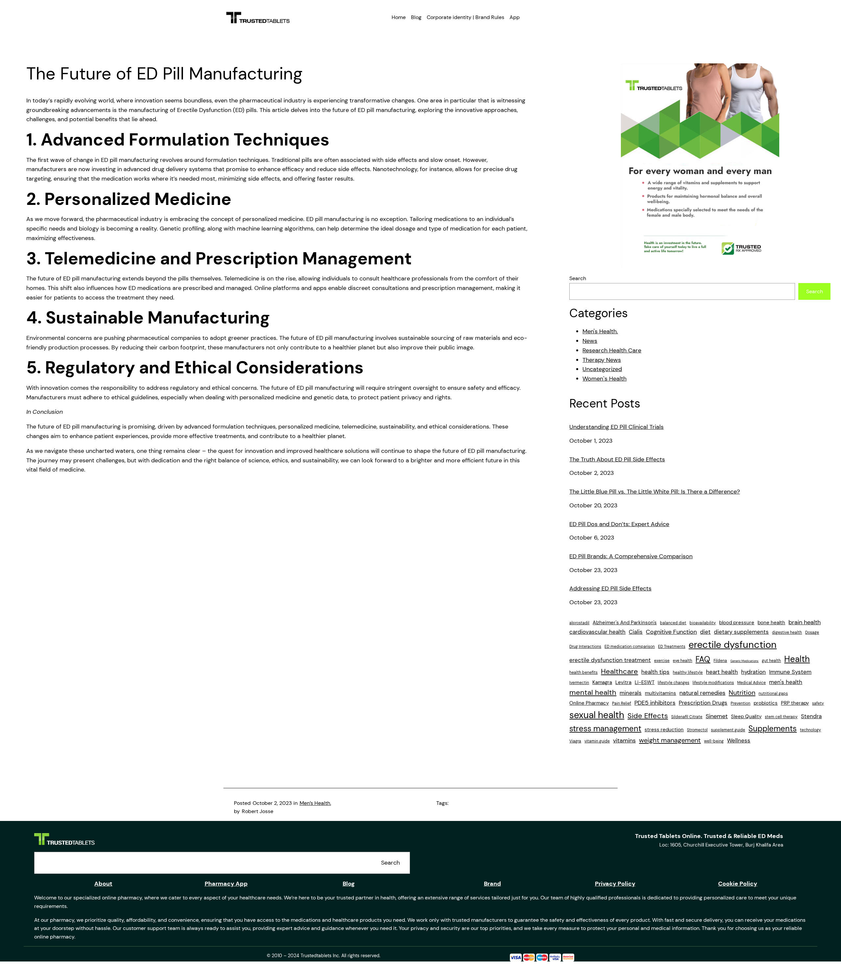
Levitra (623, 682)
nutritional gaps (773, 693)
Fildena (720, 660)
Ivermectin (579, 682)
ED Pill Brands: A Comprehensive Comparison (631, 556)
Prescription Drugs (703, 702)
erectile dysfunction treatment (610, 660)
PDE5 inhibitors (654, 703)
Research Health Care (611, 350)
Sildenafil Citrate (686, 716)
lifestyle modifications (713, 682)
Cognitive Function (671, 632)
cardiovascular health (597, 631)
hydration (753, 671)
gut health (771, 660)
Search (577, 278)
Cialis (636, 631)
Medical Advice (751, 682)
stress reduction (664, 729)
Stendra (811, 716)
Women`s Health (604, 379)
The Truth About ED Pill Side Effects (617, 459)
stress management (605, 728)
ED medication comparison (629, 646)
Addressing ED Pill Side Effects (610, 588)
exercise (662, 660)
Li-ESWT (644, 682)
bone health (771, 622)
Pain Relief (621, 703)
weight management (670, 740)
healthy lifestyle (688, 672)
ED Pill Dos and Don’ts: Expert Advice (619, 524)
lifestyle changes (673, 682)
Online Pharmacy (589, 703)
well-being (714, 741)
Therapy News (601, 360)
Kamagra (602, 682)
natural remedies (702, 693)
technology (810, 730)
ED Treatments (671, 646)
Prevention (740, 703)
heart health (722, 671)
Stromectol (697, 730)
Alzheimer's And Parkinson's (625, 622)
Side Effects (647, 715)
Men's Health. (600, 331)
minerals (631, 692)
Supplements (772, 728)
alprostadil (579, 623)
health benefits (583, 672)
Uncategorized (602, 369)
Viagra (575, 741)
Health (797, 659)
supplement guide (728, 730)
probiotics (766, 703)
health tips (655, 671)
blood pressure (736, 622)
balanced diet (673, 623)
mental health (592, 692)
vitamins (624, 740)
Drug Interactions (585, 646)
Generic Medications (744, 661)
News (589, 341)
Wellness (738, 740)
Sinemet (717, 716)
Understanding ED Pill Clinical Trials (616, 427)
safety (818, 703)
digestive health (787, 632)
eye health (682, 660)
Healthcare (619, 671)
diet (705, 631)
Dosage (812, 632)
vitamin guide (597, 741)
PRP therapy (795, 703)
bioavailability (703, 623)
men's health (785, 682)
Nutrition (742, 692)
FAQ (702, 659)
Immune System (790, 671)
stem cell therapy (781, 716)
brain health (804, 622)
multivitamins (660, 693)
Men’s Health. (315, 803)
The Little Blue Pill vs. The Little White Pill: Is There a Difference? (654, 492)
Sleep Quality (746, 716)
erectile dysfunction (733, 644)
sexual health (596, 715)
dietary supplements (741, 631)
